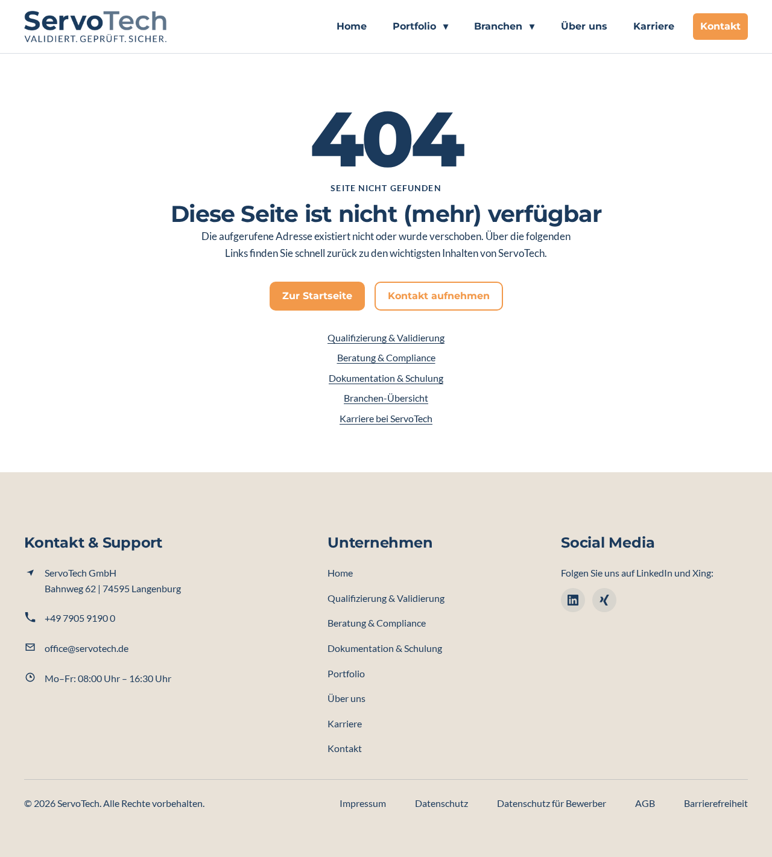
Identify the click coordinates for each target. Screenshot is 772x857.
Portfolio (420, 26)
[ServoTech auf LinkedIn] (573, 600)
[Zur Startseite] (95, 26)
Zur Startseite (317, 296)
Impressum (363, 803)
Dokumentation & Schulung (386, 378)
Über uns (584, 26)
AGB (645, 803)
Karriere (653, 26)
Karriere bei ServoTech (386, 418)
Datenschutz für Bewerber (551, 803)
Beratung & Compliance (386, 357)
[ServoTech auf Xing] (604, 600)
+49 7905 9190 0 (80, 618)
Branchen (504, 26)
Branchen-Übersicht (386, 397)
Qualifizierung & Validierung (386, 337)
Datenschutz (441, 803)
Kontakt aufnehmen (439, 296)
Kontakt (720, 26)
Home (352, 26)
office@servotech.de (86, 648)
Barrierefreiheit (716, 803)
